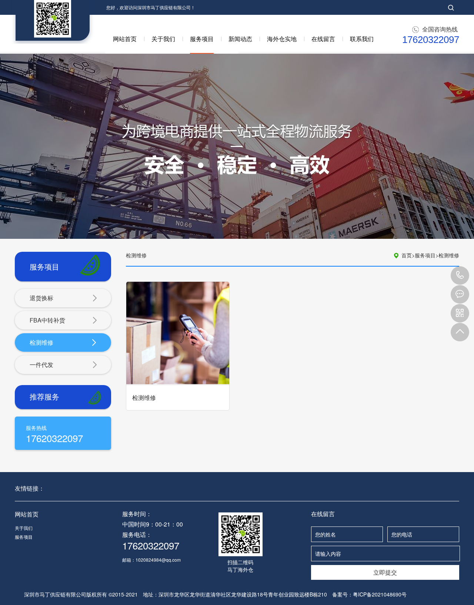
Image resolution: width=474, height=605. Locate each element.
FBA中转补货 (47, 320)
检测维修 (41, 342)
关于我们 (163, 38)
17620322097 (460, 275)
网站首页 (125, 38)
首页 (408, 255)
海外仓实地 (282, 38)
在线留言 (323, 38)
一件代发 (41, 364)
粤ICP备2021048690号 (380, 594)
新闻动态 (240, 38)
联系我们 (362, 38)
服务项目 (202, 38)
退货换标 (41, 298)
